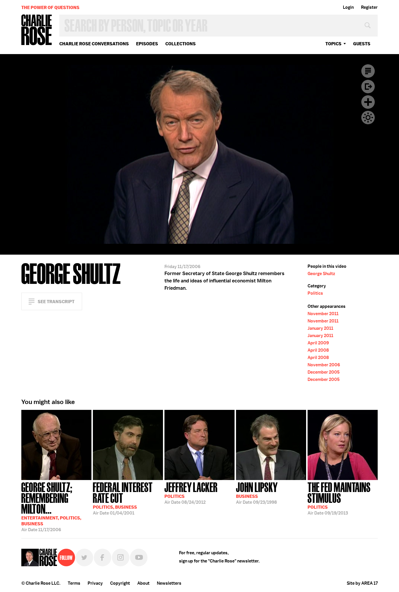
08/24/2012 (191, 492)
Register (369, 7)
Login (348, 7)
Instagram (120, 557)
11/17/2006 (51, 506)
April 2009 (318, 343)
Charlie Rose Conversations (94, 43)
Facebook (102, 557)
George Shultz (321, 274)
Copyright (120, 583)
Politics (315, 293)
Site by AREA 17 (362, 583)
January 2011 (320, 328)
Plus (368, 102)
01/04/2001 (123, 498)
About (143, 583)
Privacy (95, 583)
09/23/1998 (257, 492)
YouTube (139, 557)
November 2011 (323, 314)
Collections (180, 43)
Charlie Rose (36, 30)
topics (333, 43)
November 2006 (324, 365)
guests (361, 43)
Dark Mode (368, 117)
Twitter (84, 557)
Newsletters (169, 583)
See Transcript (56, 301)
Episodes (147, 43)
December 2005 (324, 372)
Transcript (368, 71)
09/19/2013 (339, 498)
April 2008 (318, 350)
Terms (74, 583)
